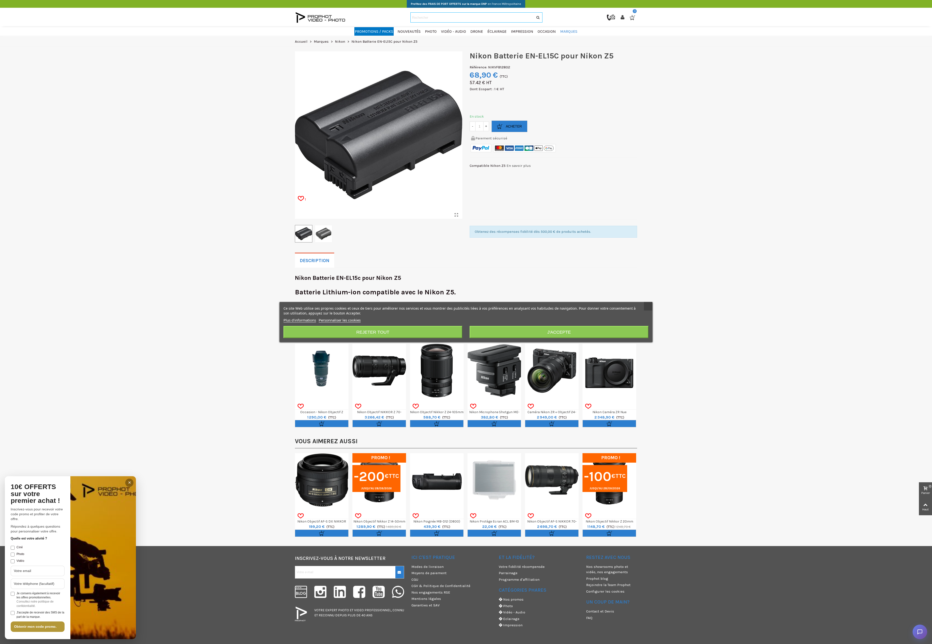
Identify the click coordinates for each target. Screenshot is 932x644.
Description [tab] (314, 260)
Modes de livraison (427, 566)
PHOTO (343, 610)
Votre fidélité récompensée (522, 566)
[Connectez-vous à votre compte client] (623, 17)
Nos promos (513, 599)
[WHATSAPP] (398, 592)
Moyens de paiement (429, 573)
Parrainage (508, 573)
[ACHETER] (322, 423)
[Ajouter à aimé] (300, 406)
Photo (508, 606)
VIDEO (359, 610)
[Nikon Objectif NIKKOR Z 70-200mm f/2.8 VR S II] (379, 370)
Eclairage (511, 619)
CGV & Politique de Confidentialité (440, 586)
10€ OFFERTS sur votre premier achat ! (35, 493)
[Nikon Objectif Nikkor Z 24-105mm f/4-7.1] (437, 370)
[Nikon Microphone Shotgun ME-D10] (494, 370)
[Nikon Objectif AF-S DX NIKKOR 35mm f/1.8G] (322, 480)
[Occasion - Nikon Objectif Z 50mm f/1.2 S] (322, 370)
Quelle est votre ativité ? (29, 538)
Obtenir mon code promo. (35, 626)
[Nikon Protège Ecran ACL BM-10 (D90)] (494, 480)
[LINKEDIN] (340, 592)
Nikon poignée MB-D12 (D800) (436, 521)
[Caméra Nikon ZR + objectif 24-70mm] (552, 370)
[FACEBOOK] (359, 592)
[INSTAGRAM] (320, 592)
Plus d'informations (299, 320)
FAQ (589, 618)
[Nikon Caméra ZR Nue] (609, 370)
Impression (513, 625)
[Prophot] (321, 17)
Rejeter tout (372, 332)
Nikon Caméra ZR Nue (609, 412)
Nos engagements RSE (430, 592)
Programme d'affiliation (519, 579)
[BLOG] (301, 592)
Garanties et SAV (425, 605)
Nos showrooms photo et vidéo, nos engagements (607, 569)
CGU (414, 579)
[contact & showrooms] (611, 17)
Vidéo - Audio (514, 612)
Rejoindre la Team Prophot (608, 585)
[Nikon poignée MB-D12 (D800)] (437, 480)
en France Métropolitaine (466, 4)
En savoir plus (519, 165)
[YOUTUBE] (379, 592)
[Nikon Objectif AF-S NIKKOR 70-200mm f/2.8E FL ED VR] (552, 480)
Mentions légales (426, 598)
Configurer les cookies (605, 591)
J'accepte (559, 332)
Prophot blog (597, 578)
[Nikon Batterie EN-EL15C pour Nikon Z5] (456, 215)
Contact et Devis (600, 611)
